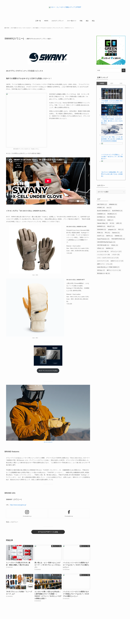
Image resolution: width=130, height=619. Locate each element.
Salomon (116, 232)
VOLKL (114, 245)
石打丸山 (101, 270)
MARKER (101, 226)
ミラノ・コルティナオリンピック (107, 257)
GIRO (110, 220)
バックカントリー (103, 254)
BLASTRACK (117, 210)
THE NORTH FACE (118, 239)
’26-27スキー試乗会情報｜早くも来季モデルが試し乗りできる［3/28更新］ (112, 174)
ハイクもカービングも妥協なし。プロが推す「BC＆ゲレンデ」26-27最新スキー (112, 156)
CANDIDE (101, 214)
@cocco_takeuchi (48, 442)
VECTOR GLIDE (103, 245)
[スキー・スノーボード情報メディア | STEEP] (65, 9)
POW (100, 232)
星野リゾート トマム (104, 264)
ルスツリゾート (102, 261)
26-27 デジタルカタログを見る (48, 370)
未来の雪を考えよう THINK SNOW (108, 267)
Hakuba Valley (102, 223)
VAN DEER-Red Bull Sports (106, 242)
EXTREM (101, 217)
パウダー (115, 254)
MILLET (110, 226)
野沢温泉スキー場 (103, 273)
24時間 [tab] (102, 83)
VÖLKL (100, 248)
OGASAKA (101, 229)
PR (107, 232)
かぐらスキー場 (102, 251)
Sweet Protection (103, 239)
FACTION (111, 217)
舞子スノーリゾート (114, 270)
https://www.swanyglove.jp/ (18, 505)
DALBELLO (112, 214)
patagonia (112, 229)
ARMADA (113, 204)
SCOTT (100, 236)
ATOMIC (101, 207)
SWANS (118, 236)
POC (120, 229)
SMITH (109, 236)
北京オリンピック (117, 261)
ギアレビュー (116, 251)
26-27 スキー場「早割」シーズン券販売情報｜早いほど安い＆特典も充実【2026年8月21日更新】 (112, 139)
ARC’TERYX (102, 204)
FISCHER (101, 220)
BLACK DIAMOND (103, 210)
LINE (119, 223)
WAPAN (109, 248)
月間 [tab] (121, 83)
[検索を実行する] (123, 70)
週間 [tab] (111, 83)
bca (109, 207)
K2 (112, 223)
